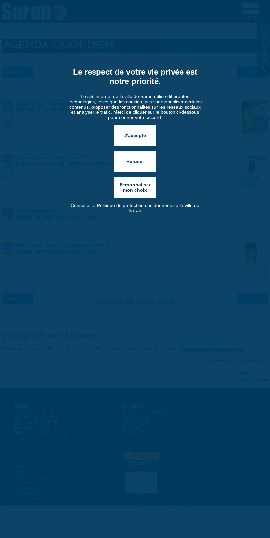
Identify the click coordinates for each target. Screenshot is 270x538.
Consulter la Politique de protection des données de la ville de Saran (135, 208)
